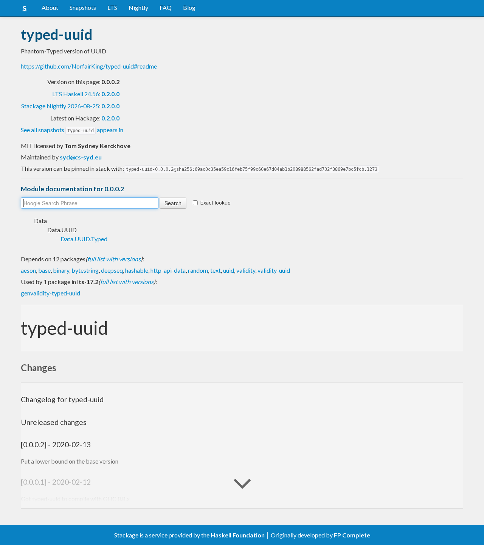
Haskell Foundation (238, 535)
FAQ (166, 7)
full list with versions (114, 258)
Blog (189, 7)
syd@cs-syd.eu (81, 157)
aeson (28, 270)
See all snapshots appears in (72, 129)
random (198, 270)
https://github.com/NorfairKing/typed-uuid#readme (89, 66)
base (44, 270)
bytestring (85, 270)
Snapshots (83, 7)
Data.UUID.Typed (83, 238)
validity (245, 270)
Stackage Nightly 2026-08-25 (60, 105)
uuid (228, 270)
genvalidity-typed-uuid (50, 293)
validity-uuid (274, 270)
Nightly (138, 7)
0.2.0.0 (110, 93)
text (215, 270)
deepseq (112, 270)
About (50, 7)
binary (61, 270)
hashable (136, 270)
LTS (112, 7)
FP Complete (352, 535)
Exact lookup (215, 202)
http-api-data (168, 270)
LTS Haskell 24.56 (75, 93)
